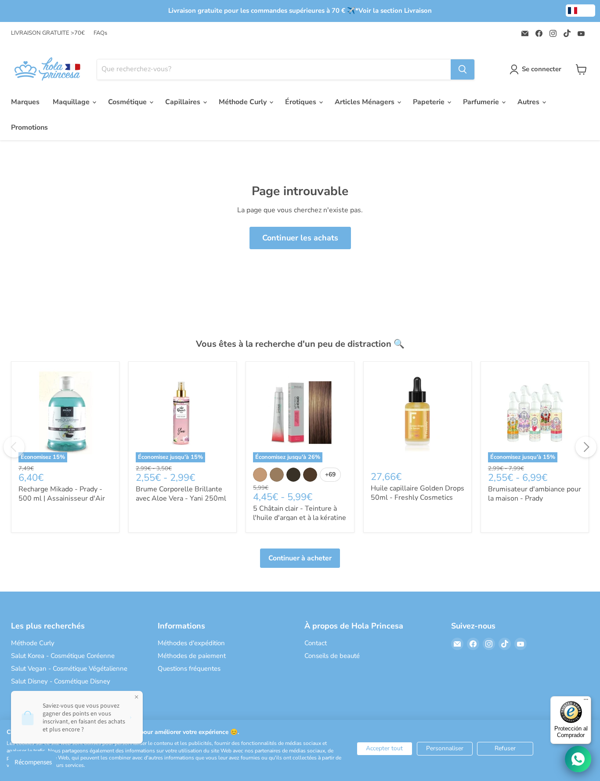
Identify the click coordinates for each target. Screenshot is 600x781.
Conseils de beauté (332, 655)
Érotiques (301, 102)
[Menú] (586, 701)
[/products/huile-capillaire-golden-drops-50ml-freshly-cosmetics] (417, 415)
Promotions (29, 127)
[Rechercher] (462, 69)
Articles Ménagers (365, 102)
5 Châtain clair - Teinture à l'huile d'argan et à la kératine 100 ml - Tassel (299, 518)
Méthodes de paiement (192, 655)
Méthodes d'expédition (191, 643)
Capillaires (183, 102)
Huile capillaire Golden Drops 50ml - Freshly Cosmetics (417, 492)
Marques (25, 102)
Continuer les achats (300, 237)
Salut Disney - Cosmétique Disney (60, 681)
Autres (529, 102)
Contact (315, 643)
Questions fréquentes (189, 668)
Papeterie (429, 102)
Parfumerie (482, 102)
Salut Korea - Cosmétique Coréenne (63, 655)
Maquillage (72, 102)
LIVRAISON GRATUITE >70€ (48, 33)
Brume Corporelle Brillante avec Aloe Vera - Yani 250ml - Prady (181, 498)
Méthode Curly (243, 102)
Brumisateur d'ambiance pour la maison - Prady (534, 493)
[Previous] (14, 447)
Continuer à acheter (300, 558)
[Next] (585, 447)
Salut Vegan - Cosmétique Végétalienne (69, 668)
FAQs (100, 33)
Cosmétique (128, 102)
